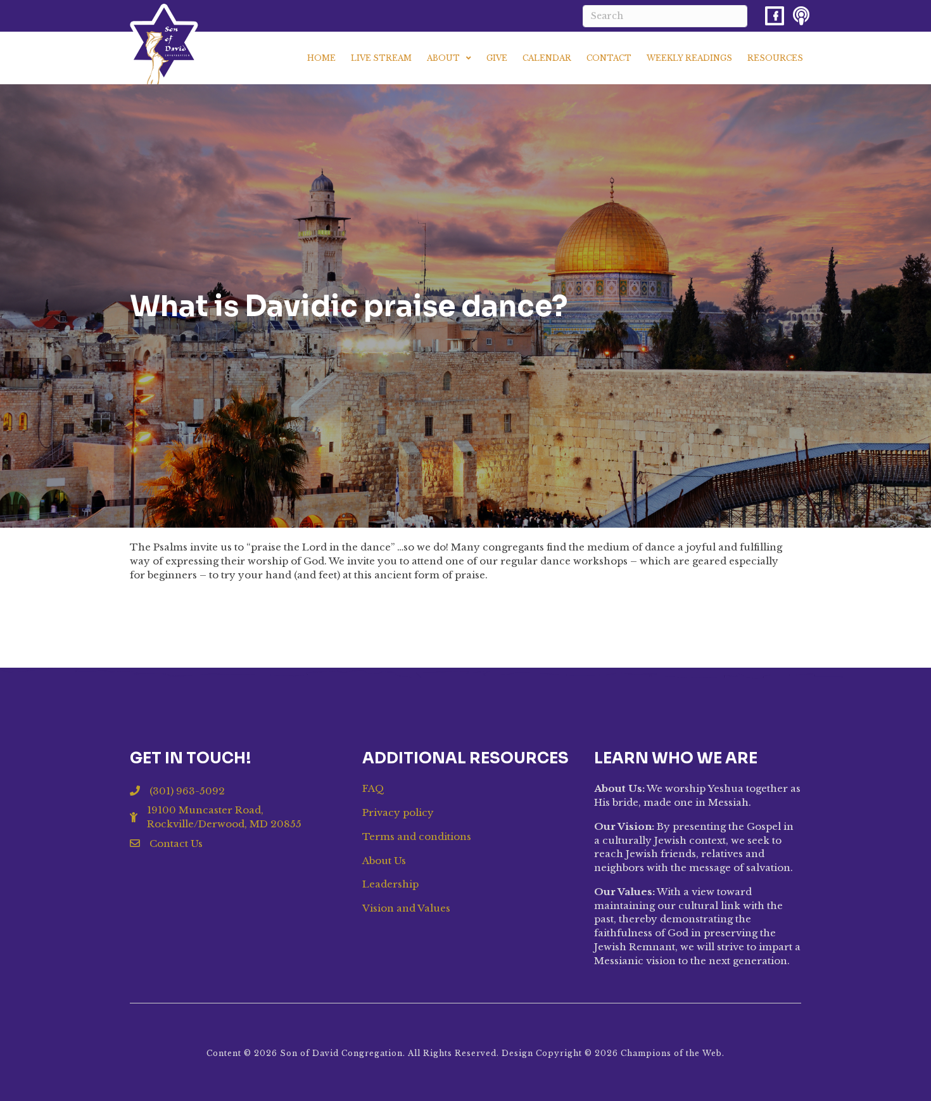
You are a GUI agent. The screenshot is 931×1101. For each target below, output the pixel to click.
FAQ (373, 788)
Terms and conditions (416, 837)
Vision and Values (406, 908)
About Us (384, 861)
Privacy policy (398, 812)
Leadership (390, 884)
